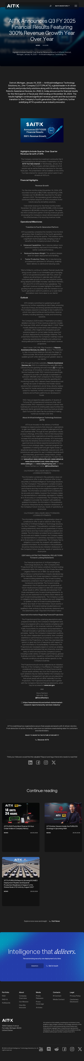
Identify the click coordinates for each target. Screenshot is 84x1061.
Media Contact (59, 999)
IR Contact (57, 996)
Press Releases (39, 997)
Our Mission (23, 1002)
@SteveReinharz (42, 698)
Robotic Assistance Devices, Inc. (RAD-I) (41, 348)
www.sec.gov (49, 685)
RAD (4, 996)
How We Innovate (22, 1006)
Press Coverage (40, 1003)
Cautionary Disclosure (74, 1000)
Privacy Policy (75, 996)
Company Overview (23, 997)
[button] (50, 6)
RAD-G (5, 999)
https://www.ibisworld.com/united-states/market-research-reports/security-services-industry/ (43, 703)
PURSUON (6, 1003)
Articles (39, 1007)
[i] (54, 367)
